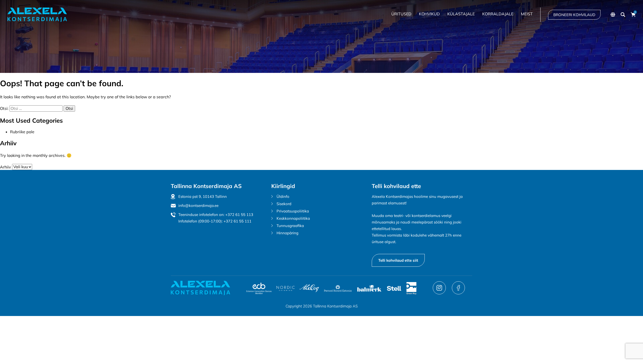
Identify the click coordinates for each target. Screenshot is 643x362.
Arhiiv (5, 166)
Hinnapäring (287, 233)
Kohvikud (429, 13)
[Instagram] (440, 292)
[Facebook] (458, 292)
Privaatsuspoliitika (293, 211)
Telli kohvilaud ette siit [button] (398, 260)
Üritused (401, 13)
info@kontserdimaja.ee (198, 205)
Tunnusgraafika (290, 225)
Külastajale (461, 13)
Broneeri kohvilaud (574, 14)
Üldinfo (283, 196)
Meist (527, 13)
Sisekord (284, 203)
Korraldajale (497, 13)
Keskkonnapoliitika (293, 218)
